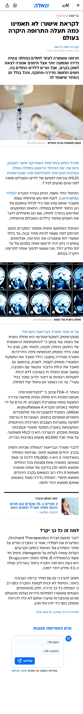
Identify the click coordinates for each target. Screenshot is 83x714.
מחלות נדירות (70, 612)
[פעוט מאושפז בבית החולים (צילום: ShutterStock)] (41, 116)
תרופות (47, 612)
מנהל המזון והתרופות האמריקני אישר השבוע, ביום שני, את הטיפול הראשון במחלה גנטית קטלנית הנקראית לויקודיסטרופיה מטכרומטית (43, 168)
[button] (65, 5)
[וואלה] (41, 5)
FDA (39, 612)
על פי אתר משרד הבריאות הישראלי (50, 332)
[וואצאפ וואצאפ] (15, 5)
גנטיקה (57, 612)
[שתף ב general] (7, 5)
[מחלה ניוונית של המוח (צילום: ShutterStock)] (41, 292)
